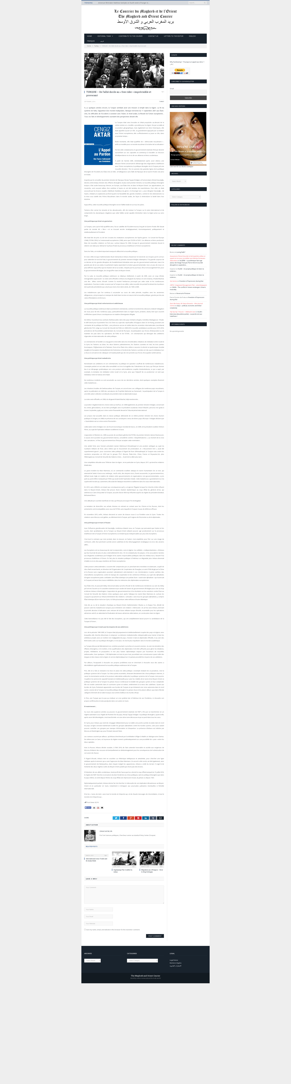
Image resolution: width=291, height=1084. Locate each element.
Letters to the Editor (173, 36)
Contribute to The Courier (130, 36)
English (192, 36)
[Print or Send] (98, 808)
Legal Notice (174, 960)
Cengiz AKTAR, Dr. (106, 831)
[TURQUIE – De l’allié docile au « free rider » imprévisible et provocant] (124, 71)
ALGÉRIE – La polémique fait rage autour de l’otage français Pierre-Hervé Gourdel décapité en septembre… (186, 263)
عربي (102, 41)
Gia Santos (173, 281)
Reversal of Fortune (183, 293)
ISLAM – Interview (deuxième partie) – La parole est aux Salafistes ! (186, 314)
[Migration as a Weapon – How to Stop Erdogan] (152, 859)
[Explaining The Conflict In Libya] (124, 859)
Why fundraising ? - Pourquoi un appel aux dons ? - (187, 62)
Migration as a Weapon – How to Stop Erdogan (152, 871)
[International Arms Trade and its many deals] (96, 854)
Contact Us (153, 36)
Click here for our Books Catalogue (181, 166)
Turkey (161, 101)
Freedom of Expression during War (191, 281)
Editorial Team (104, 36)
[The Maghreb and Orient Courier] (145, 19)
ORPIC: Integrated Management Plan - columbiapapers (188, 285)
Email (172, 88)
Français (91, 41)
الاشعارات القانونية (175, 966)
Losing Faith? (181, 252)
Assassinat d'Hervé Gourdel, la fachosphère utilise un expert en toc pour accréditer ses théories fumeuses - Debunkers (188, 258)
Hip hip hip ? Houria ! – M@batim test (182, 312)
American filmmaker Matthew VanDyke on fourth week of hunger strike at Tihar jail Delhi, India (124, 3)
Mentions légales (176, 963)
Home (89, 36)
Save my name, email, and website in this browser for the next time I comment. (113, 930)
